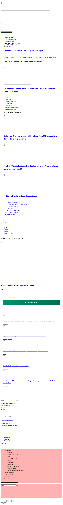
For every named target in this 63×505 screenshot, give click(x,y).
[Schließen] (2, 501)
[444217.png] (30, 281)
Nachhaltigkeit (10, 110)
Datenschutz (4, 407)
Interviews (9, 208)
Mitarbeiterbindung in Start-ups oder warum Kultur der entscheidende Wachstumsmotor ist (29, 321)
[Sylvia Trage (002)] (17, 191)
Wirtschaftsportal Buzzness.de (9, 417)
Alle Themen (7, 450)
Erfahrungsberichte (12, 202)
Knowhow (8, 103)
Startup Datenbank (9, 472)
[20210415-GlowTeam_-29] (17, 84)
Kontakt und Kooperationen (8, 403)
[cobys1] (32, 57)
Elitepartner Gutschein (7, 420)
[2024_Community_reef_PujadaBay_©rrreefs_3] (17, 131)
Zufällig (6, 231)
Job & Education (10, 101)
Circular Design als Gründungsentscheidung (16, 366)
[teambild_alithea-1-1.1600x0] (7, 347)
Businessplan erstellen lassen (9, 425)
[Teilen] (5, 501)
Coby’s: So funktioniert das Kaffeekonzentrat (23, 61)
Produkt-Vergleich (13, 206)
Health (7, 97)
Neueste (6, 227)
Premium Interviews (13, 210)
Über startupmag (5, 405)
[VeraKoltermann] (6, 318)
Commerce (9, 37)
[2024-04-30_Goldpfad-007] (7, 377)
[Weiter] (4, 503)
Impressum (4, 409)
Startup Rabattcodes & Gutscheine (18, 204)
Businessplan (10, 214)
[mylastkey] (7, 332)
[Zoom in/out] (13, 501)
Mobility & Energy (11, 107)
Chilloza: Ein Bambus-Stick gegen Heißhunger (23, 51)
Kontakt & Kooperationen (10, 440)
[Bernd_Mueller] (7, 362)
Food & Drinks (10, 41)
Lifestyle (8, 106)
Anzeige (2, 289)
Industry (8, 99)
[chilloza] (7, 46)
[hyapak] (17, 161)
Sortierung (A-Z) (8, 233)
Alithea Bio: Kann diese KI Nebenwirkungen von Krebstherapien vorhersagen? (25, 351)
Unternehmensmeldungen (15, 470)
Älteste (6, 229)
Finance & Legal (10, 39)
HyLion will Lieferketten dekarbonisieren (21, 196)
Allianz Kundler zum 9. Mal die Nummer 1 (18, 285)
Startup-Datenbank (12, 212)
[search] (17, 400)
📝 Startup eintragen (31, 302)
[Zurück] (2, 503)
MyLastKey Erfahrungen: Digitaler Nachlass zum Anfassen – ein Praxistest (24, 336)
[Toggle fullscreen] (9, 501)
